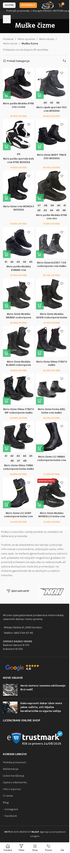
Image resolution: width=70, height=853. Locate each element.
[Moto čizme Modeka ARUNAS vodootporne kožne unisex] (18, 293)
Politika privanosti (14, 762)
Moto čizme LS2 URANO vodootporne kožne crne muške (51, 460)
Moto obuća (46, 39)
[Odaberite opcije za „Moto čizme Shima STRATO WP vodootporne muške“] (7, 401)
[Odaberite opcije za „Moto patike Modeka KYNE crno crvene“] (7, 95)
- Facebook (10, 816)
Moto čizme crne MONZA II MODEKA (18, 208)
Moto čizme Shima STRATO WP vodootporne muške (18, 411)
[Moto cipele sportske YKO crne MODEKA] (51, 83)
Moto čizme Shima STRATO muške (51, 363)
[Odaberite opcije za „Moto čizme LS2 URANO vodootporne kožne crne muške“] (40, 448)
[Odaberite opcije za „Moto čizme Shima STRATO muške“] (40, 353)
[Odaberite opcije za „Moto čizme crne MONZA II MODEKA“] (7, 198)
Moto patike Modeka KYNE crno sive (51, 217)
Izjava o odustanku (15, 782)
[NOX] (52, 591)
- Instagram (10, 809)
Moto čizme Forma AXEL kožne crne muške (52, 411)
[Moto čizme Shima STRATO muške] (51, 341)
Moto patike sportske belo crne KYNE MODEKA (18, 160)
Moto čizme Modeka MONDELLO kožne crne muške (51, 516)
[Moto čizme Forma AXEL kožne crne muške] (51, 389)
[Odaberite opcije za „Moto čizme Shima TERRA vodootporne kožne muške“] (7, 448)
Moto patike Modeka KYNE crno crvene (18, 105)
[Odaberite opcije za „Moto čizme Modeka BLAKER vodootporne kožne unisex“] (7, 353)
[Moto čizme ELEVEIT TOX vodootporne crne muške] (51, 242)
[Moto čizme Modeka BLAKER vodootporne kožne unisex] (18, 341)
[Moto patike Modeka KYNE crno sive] (51, 186)
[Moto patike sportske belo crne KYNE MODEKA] (18, 134)
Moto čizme (10, 43)
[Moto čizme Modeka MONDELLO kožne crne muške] (51, 492)
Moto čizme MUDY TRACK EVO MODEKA (51, 157)
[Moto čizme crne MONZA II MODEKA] (18, 186)
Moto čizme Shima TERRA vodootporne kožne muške (18, 467)
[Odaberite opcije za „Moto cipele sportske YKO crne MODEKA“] (40, 95)
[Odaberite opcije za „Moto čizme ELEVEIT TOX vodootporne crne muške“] (40, 254)
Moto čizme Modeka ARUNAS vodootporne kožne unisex (18, 317)
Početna (8, 39)
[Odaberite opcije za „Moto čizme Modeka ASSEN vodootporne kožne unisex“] (40, 305)
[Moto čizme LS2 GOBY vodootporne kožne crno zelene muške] (18, 492)
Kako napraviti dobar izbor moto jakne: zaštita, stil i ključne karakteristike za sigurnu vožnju (41, 707)
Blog (6, 802)
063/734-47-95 (23, 633)
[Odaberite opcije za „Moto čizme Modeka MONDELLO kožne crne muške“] (40, 504)
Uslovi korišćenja (13, 775)
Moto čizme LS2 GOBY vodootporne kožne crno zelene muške (18, 516)
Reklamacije (10, 769)
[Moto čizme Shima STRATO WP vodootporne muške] (18, 389)
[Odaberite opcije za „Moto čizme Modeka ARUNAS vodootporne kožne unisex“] (7, 305)
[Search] (7, 19)
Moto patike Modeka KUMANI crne (18, 268)
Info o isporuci (12, 789)
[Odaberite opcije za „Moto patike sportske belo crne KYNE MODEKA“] (7, 146)
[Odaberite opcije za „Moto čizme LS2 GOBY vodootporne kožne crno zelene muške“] (7, 504)
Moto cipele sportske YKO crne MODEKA (51, 109)
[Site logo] (48, 5)
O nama (8, 795)
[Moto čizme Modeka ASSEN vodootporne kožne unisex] (51, 293)
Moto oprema (26, 39)
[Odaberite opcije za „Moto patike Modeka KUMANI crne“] (7, 254)
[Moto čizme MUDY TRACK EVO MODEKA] (51, 134)
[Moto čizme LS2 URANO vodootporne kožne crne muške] (51, 436)
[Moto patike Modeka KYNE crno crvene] (18, 83)
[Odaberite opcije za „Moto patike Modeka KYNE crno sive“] (40, 198)
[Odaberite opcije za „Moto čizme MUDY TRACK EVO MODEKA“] (40, 146)
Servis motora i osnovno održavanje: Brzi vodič (43, 688)
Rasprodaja (28, 5)
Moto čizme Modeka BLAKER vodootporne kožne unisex (18, 365)
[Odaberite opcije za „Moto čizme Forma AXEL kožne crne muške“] (40, 401)
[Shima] (18, 591)
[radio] (45, 103)
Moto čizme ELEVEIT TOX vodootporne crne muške (51, 264)
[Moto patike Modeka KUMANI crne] (18, 242)
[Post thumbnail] (10, 690)
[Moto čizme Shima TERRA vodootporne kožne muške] (18, 436)
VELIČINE (9, 5)
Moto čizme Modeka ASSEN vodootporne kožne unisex (51, 317)
